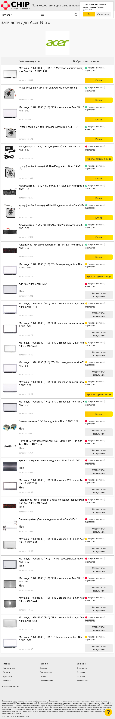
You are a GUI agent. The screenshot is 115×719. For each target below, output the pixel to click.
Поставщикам (46, 681)
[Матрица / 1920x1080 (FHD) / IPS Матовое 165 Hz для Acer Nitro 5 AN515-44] (9, 603)
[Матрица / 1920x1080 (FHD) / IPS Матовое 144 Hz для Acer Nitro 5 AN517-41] (9, 309)
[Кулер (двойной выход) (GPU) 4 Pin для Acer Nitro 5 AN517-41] (9, 211)
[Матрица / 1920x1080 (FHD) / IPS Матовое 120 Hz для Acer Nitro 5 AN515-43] (9, 348)
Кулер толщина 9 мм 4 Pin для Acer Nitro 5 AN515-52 (48, 87)
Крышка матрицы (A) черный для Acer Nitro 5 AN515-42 (49, 460)
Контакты (81, 676)
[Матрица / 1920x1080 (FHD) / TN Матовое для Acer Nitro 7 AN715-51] (9, 368)
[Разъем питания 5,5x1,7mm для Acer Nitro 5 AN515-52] (9, 427)
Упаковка (7, 681)
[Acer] (57, 43)
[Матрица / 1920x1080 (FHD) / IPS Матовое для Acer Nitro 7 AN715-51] (9, 407)
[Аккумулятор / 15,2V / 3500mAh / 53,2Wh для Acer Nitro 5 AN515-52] (9, 230)
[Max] (5, 692)
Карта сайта (82, 681)
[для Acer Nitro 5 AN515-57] (9, 289)
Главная (6, 664)
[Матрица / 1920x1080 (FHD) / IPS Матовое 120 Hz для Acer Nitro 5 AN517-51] (9, 486)
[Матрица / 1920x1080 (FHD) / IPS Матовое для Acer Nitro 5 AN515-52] (9, 113)
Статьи (43, 676)
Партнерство (46, 672)
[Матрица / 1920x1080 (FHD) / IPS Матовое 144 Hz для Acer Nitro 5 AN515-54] (9, 544)
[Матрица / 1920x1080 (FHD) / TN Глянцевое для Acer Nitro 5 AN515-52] (9, 643)
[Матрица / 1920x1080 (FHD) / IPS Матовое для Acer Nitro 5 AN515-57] (9, 584)
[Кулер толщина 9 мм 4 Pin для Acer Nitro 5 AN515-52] (9, 93)
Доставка (7, 676)
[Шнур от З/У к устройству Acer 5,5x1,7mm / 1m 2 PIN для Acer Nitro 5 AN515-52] (9, 446)
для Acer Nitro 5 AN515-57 (33, 284)
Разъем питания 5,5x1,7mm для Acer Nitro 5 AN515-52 (48, 421)
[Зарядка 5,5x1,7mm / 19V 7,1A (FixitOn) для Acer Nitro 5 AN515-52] (9, 152)
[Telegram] (11, 692)
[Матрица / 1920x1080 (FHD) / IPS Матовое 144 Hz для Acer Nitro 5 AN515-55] (9, 623)
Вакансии (81, 664)
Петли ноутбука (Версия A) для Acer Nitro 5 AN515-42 (48, 519)
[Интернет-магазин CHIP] (15, 5)
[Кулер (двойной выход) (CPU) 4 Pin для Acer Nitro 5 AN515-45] (9, 172)
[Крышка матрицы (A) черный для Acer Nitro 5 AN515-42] (9, 466)
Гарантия (44, 664)
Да (89, 14)
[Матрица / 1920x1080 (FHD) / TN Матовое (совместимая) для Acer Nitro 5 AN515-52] (9, 74)
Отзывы (43, 668)
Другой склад (103, 14)
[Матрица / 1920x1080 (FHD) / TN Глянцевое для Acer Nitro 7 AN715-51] (9, 270)
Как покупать (9, 668)
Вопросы (81, 672)
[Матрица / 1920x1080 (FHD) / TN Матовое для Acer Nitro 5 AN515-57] (9, 564)
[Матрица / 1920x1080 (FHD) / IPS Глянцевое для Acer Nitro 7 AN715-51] (9, 329)
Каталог (7, 14)
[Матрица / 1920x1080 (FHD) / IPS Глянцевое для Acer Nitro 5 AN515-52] (9, 387)
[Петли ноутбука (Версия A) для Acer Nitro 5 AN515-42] (9, 525)
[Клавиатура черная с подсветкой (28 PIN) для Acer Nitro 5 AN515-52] (9, 250)
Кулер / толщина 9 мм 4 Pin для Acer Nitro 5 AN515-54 (48, 127)
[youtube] (17, 692)
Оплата (6, 672)
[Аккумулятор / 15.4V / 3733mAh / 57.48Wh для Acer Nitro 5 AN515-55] (9, 191)
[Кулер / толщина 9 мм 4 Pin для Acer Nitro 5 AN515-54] (9, 132)
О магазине (82, 668)
